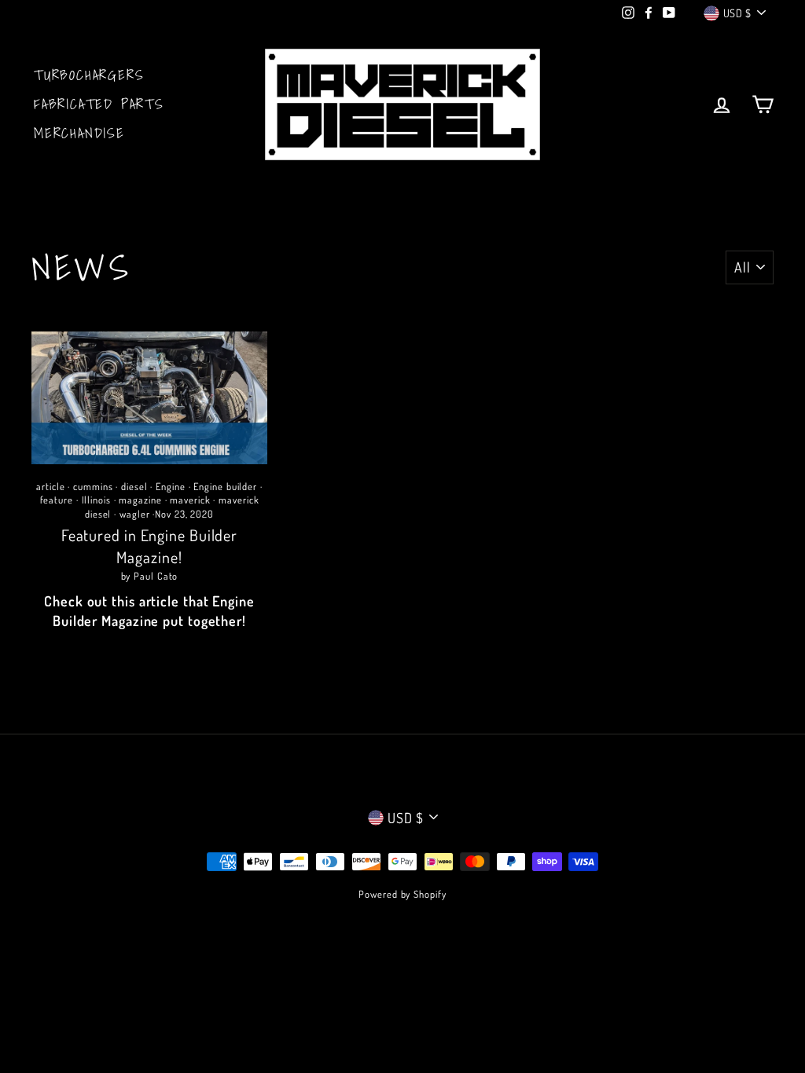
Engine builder (225, 486)
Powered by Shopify (402, 894)
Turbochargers (89, 75)
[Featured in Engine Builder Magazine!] (149, 397)
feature (56, 499)
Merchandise (79, 133)
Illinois (96, 499)
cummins (92, 486)
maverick (190, 499)
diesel (134, 486)
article (50, 486)
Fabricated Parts (99, 104)
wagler (134, 513)
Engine (170, 486)
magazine (140, 499)
